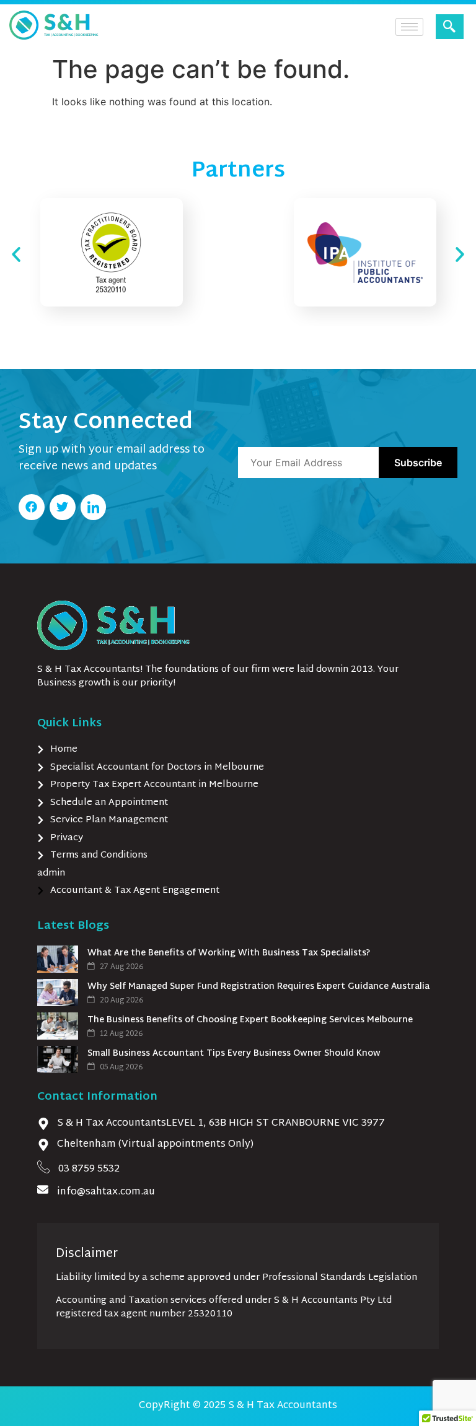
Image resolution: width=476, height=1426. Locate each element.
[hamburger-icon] (409, 27)
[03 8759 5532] (43, 1166)
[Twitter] (63, 507)
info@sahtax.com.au (106, 1192)
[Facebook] (32, 507)
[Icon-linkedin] (94, 507)
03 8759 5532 (89, 1169)
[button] (450, 26)
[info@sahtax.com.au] (42, 1189)
